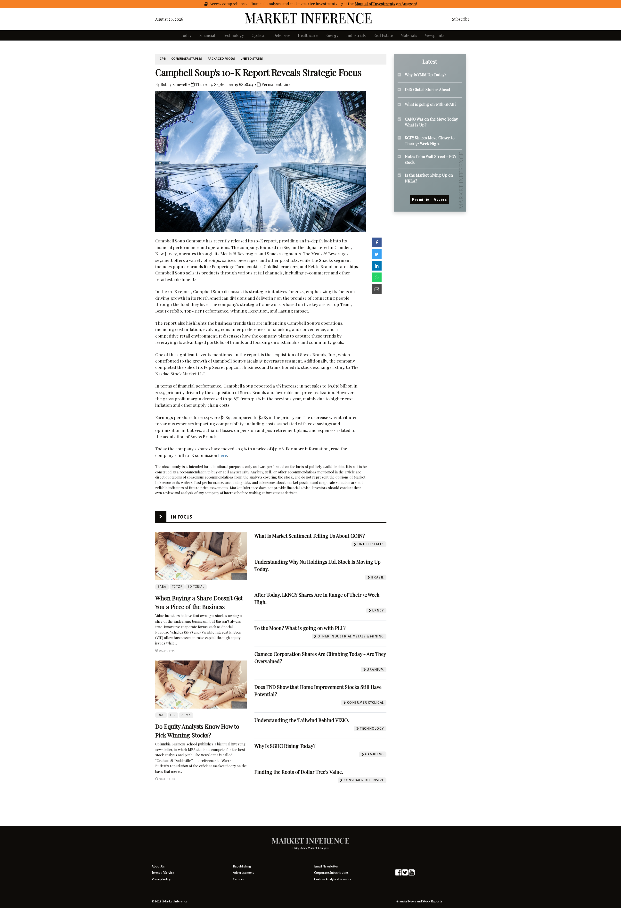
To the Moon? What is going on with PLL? (300, 628)
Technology (233, 35)
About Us (158, 866)
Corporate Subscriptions (331, 873)
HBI (173, 715)
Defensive (281, 35)
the (382, 3)
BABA (162, 586)
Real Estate (383, 35)
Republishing (242, 866)
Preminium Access (429, 199)
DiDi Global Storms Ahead (427, 89)
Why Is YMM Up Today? (425, 74)
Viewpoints (434, 35)
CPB (163, 58)
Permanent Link (275, 84)
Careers (238, 879)
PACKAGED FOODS (221, 58)
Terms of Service (163, 873)
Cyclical (258, 35)
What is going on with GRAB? (430, 104)
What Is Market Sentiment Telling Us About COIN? (309, 535)
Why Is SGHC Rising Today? (285, 746)
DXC (161, 715)
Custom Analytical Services (332, 879)
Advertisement (243, 873)
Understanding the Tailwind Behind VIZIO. (301, 720)
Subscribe (460, 19)
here (222, 455)
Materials (408, 35)
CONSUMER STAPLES (186, 58)
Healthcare (308, 35)
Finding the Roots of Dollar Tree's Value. (298, 771)
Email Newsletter (326, 866)
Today (186, 35)
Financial (207, 35)
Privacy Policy (161, 879)
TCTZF (177, 586)
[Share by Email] (377, 289)
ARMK (186, 715)
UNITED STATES (251, 58)
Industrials (356, 35)
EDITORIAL (196, 586)
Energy (331, 35)
